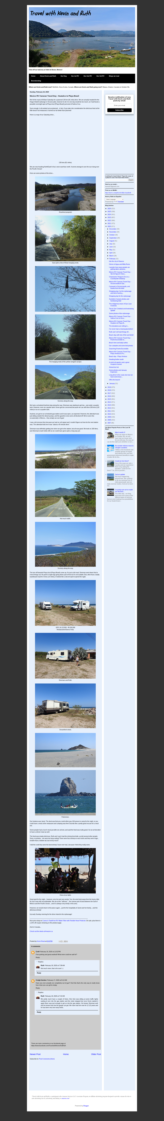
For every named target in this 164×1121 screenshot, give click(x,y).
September (113, 238)
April (111, 253)
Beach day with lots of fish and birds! (121, 335)
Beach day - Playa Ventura (118, 356)
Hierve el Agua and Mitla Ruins (119, 264)
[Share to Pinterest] (67, 941)
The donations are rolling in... (119, 326)
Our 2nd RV (88, 76)
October (112, 235)
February (112, 259)
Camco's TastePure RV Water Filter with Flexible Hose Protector (64, 920)
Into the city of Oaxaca (116, 261)
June (111, 247)
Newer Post (35, 1054)
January (112, 383)
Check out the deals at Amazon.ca (41, 931)
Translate (120, 202)
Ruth (42, 965)
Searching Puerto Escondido (118, 349)
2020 (109, 226)
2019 (109, 387)
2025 (109, 211)
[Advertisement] (65, 1076)
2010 (109, 414)
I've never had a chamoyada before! (121, 329)
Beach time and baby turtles (118, 343)
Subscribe (119, 110)
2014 (109, 402)
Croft (37, 951)
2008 (109, 420)
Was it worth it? (120, 432)
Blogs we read (114, 76)
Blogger (86, 1106)
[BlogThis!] (61, 941)
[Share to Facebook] (65, 941)
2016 (109, 396)
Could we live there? (122, 461)
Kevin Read (41, 941)
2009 (109, 417)
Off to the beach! (114, 380)
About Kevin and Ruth (48, 76)
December (113, 229)
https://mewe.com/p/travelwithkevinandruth (118, 193)
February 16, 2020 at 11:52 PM (50, 951)
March (111, 256)
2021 (109, 223)
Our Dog (64, 76)
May (111, 250)
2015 (109, 399)
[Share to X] (63, 941)
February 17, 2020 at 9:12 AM (57, 980)
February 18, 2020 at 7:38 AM (55, 965)
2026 (109, 208)
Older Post (96, 1054)
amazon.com (65, 1098)
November (113, 232)
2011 (109, 411)
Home (33, 76)
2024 (109, 214)
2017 (109, 393)
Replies (40, 962)
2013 (109, 405)
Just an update (120, 474)
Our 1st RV (75, 76)
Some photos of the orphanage (119, 313)
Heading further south (116, 359)
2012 (109, 408)
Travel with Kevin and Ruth (60, 13)
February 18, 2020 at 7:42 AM (55, 996)
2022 (109, 220)
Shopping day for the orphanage (120, 296)
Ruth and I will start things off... (119, 332)
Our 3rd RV (100, 76)
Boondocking (36, 81)
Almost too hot (114, 367)
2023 (109, 217)
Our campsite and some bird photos (121, 345)
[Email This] (60, 941)
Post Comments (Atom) (47, 1059)
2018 (109, 390)
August (111, 241)
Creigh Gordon (41, 980)
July (110, 244)
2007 (109, 423)
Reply (38, 957)
